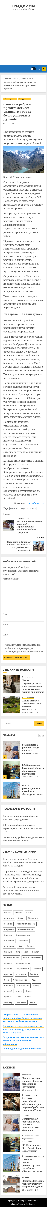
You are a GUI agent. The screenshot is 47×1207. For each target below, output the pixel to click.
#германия (9, 929)
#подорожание (23, 963)
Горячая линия (28, 1139)
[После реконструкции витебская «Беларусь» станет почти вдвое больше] (11, 770)
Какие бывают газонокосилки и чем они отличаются (31, 705)
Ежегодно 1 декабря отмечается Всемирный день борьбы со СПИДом (23, 862)
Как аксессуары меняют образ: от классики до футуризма (32, 790)
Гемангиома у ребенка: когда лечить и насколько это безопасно (23, 839)
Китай (18, 996)
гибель (28, 996)
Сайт (5, 634)
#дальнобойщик (26, 929)
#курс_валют (22, 951)
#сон (6, 979)
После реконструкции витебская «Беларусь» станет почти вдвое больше (32, 772)
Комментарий (11, 578)
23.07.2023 (10, 124)
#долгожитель (23, 934)
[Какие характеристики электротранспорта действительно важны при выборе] (11, 684)
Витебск (7, 996)
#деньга (8, 934)
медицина (21, 1002)
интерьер (8, 1002)
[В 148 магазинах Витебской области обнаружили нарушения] (11, 750)
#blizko (7, 912)
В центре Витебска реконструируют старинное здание (33, 1183)
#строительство (20, 979)
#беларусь (14, 508)
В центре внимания (30, 1136)
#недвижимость (11, 957)
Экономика (27, 1098)
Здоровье (26, 1115)
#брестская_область (25, 923)
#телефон (8, 985)
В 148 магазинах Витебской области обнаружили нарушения (33, 749)
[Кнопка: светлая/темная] (33, 68)
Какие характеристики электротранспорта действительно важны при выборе (33, 686)
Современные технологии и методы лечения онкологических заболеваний (23, 1040)
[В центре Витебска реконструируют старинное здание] (11, 1184)
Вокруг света (24, 99)
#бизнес (8, 923)
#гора (23, 508)
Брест (29, 991)
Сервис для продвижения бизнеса (22, 1048)
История (25, 1177)
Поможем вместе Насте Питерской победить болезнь (21, 892)
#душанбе (31, 508)
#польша (8, 968)
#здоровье (9, 946)
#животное (9, 940)
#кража (30, 946)
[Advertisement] (23, 37)
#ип (20, 946)
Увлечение (26, 1075)
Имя (5, 614)
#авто (28, 912)
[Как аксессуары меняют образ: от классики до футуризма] (11, 790)
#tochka (18, 912)
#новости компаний (32, 957)
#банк (21, 918)
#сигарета (21, 974)
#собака (34, 974)
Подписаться (44, 69)
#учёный (8, 991)
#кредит (8, 951)
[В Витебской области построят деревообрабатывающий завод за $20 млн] (11, 1102)
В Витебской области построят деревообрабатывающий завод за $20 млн (22, 828)
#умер (36, 985)
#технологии (23, 985)
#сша (33, 979)
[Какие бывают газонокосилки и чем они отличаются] (11, 704)
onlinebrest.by (35, 503)
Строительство (28, 1159)
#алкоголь (9, 918)
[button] (2, 69)
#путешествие (22, 968)
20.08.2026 (29, 1190)
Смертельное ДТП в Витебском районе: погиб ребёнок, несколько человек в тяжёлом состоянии (22, 1018)
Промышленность (29, 1095)
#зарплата (23, 940)
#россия (8, 974)
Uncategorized (10, 99)
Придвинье (23, 6)
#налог (35, 951)
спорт (32, 1002)
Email (5, 624)
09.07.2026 (29, 713)
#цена (19, 991)
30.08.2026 (29, 1090)
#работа (37, 968)
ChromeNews (17, 1203)
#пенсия (8, 963)
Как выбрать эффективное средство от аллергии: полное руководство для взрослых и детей (23, 1029)
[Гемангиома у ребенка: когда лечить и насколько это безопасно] (11, 1122)
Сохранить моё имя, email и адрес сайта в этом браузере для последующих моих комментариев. (24, 648)
